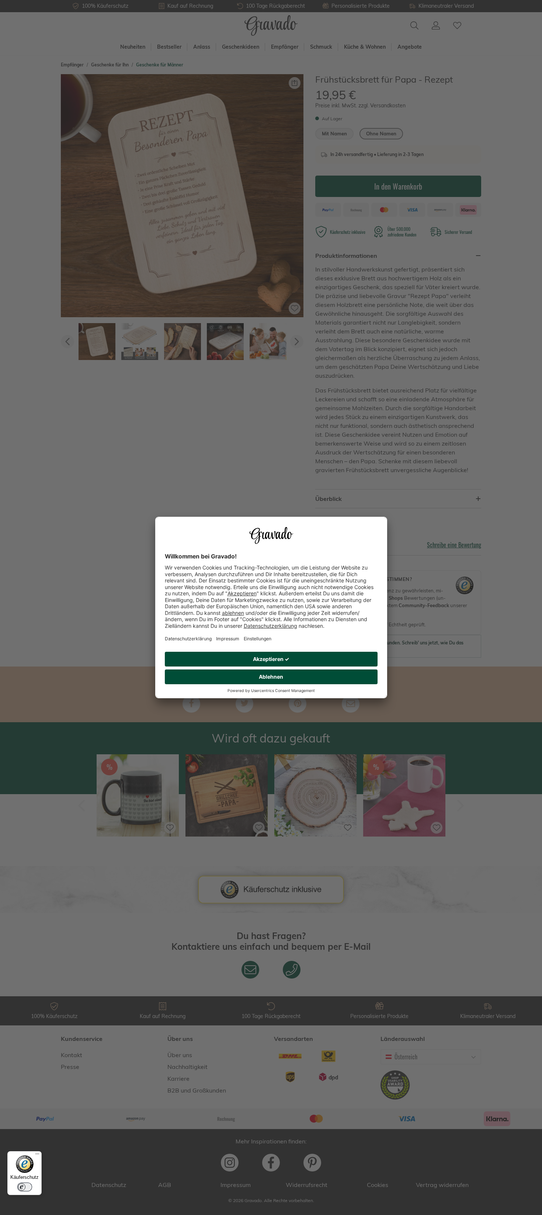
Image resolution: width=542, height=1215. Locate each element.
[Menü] (37, 1155)
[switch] (24, 1187)
